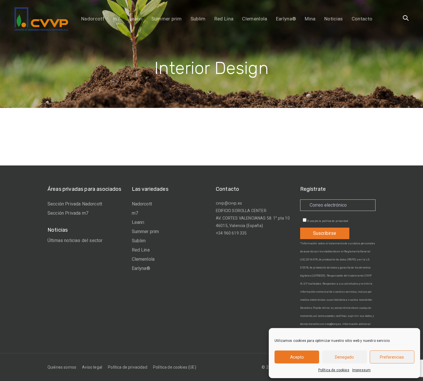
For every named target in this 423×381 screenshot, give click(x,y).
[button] (406, 18)
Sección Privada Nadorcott (74, 204)
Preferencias (392, 357)
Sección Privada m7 (67, 213)
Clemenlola (143, 259)
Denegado (344, 357)
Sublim (139, 240)
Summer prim (145, 231)
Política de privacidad (127, 367)
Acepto (297, 357)
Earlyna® (141, 268)
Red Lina (141, 250)
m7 (135, 213)
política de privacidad (335, 221)
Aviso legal (92, 367)
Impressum (361, 370)
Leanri (138, 222)
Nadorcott (142, 204)
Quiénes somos (61, 367)
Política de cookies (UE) (174, 367)
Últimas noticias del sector (74, 240)
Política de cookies (333, 370)
